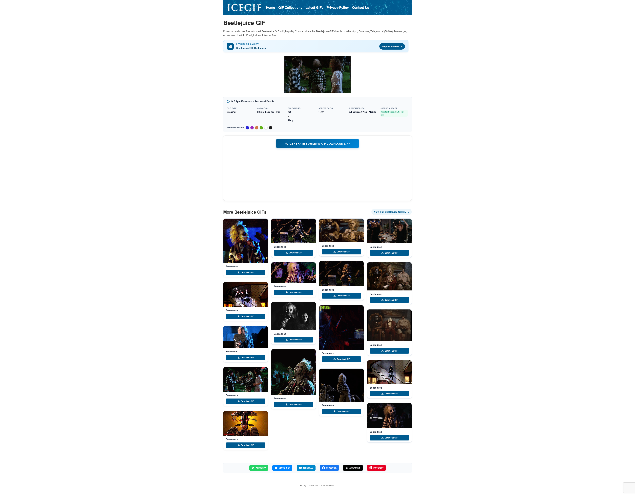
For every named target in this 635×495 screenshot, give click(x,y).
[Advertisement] (317, 174)
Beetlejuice (232, 266)
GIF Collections (290, 7)
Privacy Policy (338, 7)
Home (270, 7)
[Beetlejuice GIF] (245, 241)
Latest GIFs (314, 7)
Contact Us (360, 7)
